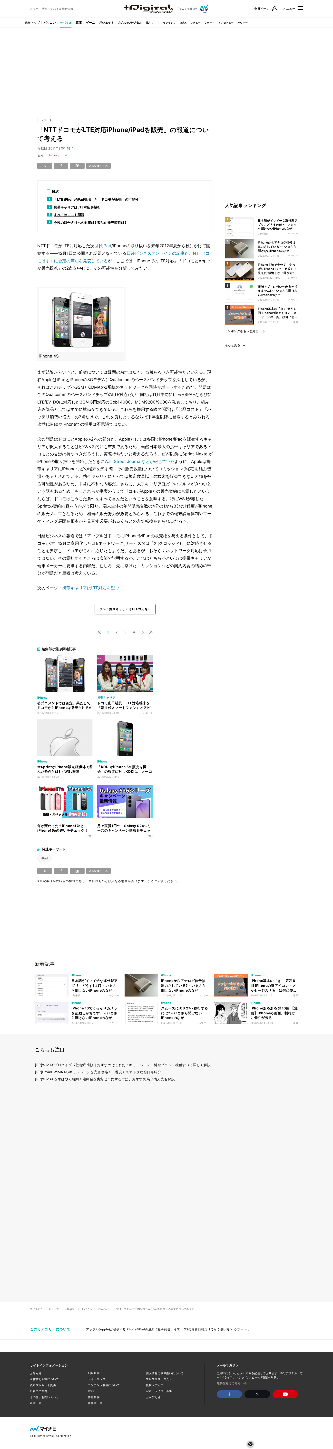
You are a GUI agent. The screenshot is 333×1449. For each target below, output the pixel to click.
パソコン (50, 22)
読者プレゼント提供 (43, 1385)
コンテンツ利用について (104, 1385)
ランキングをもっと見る (241, 331)
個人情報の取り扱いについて (165, 1373)
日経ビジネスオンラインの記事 (156, 253)
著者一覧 (36, 1403)
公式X (183, 22)
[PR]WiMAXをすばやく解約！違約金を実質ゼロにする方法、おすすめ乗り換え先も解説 (105, 1079)
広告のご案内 (38, 1391)
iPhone (102, 1309)
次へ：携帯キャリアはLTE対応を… (125, 609)
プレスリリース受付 (159, 1379)
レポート (210, 22)
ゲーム (90, 22)
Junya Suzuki (57, 155)
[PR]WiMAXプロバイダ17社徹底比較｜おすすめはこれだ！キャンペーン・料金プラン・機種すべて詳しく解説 (123, 1065)
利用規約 (94, 1373)
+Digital (70, 1309)
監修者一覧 (95, 1403)
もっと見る (232, 345)
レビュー (195, 22)
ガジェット (106, 22)
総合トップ (32, 22)
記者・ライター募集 (159, 1391)
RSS (91, 1391)
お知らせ (36, 1373)
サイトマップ (96, 1379)
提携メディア (154, 1385)
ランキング (169, 22)
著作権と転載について (44, 1379)
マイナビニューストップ (44, 1309)
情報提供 (94, 1397)
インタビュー (226, 22)
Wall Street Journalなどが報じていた (140, 461)
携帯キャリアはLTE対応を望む (90, 587)
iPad (107, 245)
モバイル (66, 22)
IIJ (148, 22)
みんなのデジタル (130, 22)
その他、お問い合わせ (44, 1397)
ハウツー (243, 22)
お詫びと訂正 (154, 1397)
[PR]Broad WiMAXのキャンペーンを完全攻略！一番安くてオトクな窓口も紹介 (98, 1072)
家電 (79, 22)
